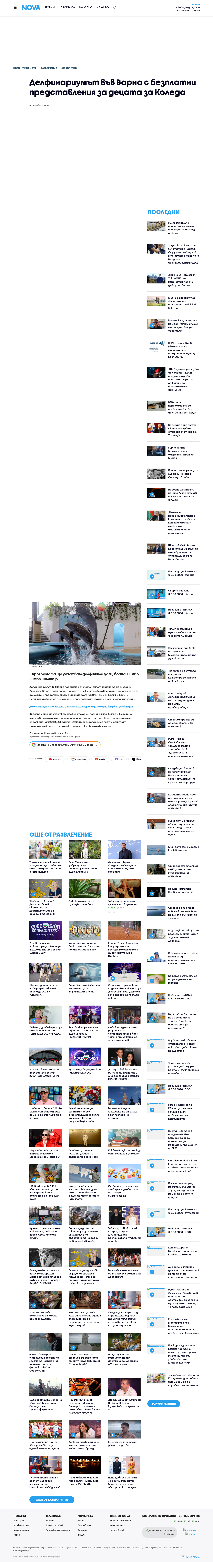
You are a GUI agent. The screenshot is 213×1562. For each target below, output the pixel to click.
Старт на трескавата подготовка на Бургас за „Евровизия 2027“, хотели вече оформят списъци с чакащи (124, 991)
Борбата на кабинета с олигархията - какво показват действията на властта (184, 1045)
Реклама (16, 1548)
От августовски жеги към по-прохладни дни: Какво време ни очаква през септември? (183, 1165)
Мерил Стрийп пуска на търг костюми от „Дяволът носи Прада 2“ (44, 1153)
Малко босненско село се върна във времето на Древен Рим (124, 1273)
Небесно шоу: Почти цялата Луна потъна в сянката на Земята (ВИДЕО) (182, 494)
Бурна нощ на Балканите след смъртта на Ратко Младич (181, 452)
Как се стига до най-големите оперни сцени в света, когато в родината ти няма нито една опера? (85, 1318)
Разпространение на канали (52, 1548)
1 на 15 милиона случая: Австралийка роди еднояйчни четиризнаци (44, 1445)
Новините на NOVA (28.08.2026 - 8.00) (180, 1087)
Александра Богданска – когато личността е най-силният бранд (85, 1445)
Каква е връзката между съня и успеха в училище (124, 1152)
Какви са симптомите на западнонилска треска (182, 979)
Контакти (98, 1548)
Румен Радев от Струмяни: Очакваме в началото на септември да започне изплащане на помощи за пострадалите (183, 1298)
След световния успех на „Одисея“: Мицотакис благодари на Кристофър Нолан (45, 1404)
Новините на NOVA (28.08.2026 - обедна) (181, 611)
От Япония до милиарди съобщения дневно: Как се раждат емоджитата (123, 1191)
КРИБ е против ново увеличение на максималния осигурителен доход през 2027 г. (181, 350)
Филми (81, 1535)
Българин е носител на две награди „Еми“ (122, 1443)
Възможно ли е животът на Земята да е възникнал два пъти (84, 988)
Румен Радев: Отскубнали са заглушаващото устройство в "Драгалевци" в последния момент (180, 747)
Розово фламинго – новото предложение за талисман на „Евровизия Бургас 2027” (45, 948)
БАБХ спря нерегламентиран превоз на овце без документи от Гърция (182, 407)
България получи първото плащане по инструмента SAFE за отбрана (182, 227)
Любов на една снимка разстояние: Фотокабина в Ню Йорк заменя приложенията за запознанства (123, 1033)
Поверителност (123, 1548)
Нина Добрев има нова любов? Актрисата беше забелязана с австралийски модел (122, 1482)
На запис (85, 7)
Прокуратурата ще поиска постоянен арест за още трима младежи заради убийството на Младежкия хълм (182, 1354)
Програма (68, 7)
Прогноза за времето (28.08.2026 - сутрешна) (184, 1211)
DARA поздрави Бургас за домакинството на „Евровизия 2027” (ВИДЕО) (45, 1030)
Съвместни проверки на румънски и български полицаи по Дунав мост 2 (182, 653)
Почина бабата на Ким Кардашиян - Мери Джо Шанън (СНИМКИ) (83, 1480)
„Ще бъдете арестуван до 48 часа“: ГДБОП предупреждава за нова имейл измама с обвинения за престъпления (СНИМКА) (183, 379)
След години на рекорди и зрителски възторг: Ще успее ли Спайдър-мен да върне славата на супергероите (123, 1318)
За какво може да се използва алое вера (82, 903)
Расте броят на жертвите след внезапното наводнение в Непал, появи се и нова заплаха (183, 1326)
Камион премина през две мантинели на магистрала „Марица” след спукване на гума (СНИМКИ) (183, 801)
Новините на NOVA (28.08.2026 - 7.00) (180, 1230)
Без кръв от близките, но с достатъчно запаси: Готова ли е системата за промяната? (182, 1021)
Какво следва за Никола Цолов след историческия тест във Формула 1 (183, 958)
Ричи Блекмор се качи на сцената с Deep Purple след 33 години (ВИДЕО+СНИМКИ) (84, 1032)
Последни (18, 1520)
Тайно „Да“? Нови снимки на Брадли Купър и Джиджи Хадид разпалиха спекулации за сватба (124, 1234)
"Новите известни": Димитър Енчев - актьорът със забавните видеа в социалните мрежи (42, 907)
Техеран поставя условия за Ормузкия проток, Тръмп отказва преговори (183, 1068)
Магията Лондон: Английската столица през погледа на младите (122, 1113)
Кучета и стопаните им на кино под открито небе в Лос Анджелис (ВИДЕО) (45, 1233)
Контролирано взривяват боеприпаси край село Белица (183, 1251)
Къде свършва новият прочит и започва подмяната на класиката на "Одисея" (44, 1482)
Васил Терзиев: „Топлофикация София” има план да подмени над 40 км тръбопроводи (182, 700)
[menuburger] (15, 7)
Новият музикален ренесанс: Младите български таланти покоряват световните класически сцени (84, 1406)
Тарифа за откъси (72, 1548)
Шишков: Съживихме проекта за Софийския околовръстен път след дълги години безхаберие (183, 552)
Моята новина (21, 1530)
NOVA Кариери (117, 1525)
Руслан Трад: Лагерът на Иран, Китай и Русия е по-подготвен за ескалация (183, 325)
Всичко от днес (21, 1525)
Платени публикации (21, 1551)
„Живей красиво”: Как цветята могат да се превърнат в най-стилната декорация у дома (44, 1192)
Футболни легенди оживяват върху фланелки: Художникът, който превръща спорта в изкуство (84, 1114)
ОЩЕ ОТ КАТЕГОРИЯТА (52, 1499)
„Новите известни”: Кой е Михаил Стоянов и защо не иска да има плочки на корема (45, 1113)
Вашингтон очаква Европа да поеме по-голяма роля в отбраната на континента (181, 1111)
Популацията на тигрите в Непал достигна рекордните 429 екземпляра (123, 1359)
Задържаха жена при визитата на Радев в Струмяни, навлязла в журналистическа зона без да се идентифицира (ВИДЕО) (183, 254)
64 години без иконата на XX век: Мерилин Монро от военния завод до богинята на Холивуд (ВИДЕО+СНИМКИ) (45, 1276)
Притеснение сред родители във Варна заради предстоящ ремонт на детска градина (181, 1190)
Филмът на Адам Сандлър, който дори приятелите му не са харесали (122, 867)
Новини (50, 7)
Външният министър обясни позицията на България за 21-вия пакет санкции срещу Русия (182, 827)
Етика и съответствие (173, 1548)
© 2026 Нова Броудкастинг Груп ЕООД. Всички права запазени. (37, 1556)
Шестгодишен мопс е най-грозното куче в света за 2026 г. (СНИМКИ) (43, 990)
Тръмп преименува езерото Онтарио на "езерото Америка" (182, 632)
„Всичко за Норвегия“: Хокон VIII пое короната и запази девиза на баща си (182, 280)
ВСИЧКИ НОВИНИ (163, 1403)
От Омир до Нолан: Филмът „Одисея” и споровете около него (83, 1153)
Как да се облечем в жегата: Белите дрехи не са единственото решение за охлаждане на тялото (84, 1192)
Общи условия (109, 1548)
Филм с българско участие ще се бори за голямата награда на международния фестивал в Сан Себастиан (44, 1362)
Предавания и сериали (58, 1530)
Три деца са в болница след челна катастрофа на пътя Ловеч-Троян (182, 675)
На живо (103, 7)
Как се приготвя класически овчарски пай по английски (43, 1315)
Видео (16, 1535)
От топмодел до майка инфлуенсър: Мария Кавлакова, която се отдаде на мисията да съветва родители (84, 1276)
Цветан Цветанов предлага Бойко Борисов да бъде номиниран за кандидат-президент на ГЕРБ (182, 1139)
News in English (117, 1530)
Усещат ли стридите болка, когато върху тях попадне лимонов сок (84, 946)
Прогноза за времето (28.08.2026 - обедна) (182, 573)
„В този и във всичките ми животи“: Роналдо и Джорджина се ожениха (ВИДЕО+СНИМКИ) (123, 1074)
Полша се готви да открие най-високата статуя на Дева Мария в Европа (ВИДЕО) (85, 1359)
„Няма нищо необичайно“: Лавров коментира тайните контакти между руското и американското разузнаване (182, 522)
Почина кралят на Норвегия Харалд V (180, 890)
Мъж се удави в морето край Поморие (183, 848)
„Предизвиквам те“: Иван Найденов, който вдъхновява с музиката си (124, 1404)
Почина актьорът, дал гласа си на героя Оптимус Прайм (183, 474)
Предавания (84, 1525)
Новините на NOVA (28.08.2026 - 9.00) (180, 997)
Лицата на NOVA (54, 1525)
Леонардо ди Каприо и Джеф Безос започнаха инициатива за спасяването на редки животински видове (83, 1234)
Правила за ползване (153, 1548)
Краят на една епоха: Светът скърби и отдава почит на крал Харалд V (182, 430)
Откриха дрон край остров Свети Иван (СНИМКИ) (181, 723)
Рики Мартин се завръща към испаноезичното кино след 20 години (83, 867)
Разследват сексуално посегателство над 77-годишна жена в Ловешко (183, 935)
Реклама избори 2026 (30, 1548)
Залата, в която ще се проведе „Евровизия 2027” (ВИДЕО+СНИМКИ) (44, 1072)
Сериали (82, 1530)
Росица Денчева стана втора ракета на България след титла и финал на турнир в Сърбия (123, 949)
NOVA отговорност (120, 1520)
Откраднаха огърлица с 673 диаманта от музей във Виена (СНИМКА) (183, 871)
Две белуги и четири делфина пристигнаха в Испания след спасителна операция (183, 1272)
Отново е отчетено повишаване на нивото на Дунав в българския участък (183, 912)
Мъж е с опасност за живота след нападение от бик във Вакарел (182, 302)
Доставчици (86, 1548)
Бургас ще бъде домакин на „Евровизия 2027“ (85, 1071)
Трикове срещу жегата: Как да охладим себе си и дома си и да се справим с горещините (45, 867)
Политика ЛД (138, 1548)
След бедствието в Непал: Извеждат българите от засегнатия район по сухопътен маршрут (182, 775)
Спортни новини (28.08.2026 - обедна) (181, 592)
